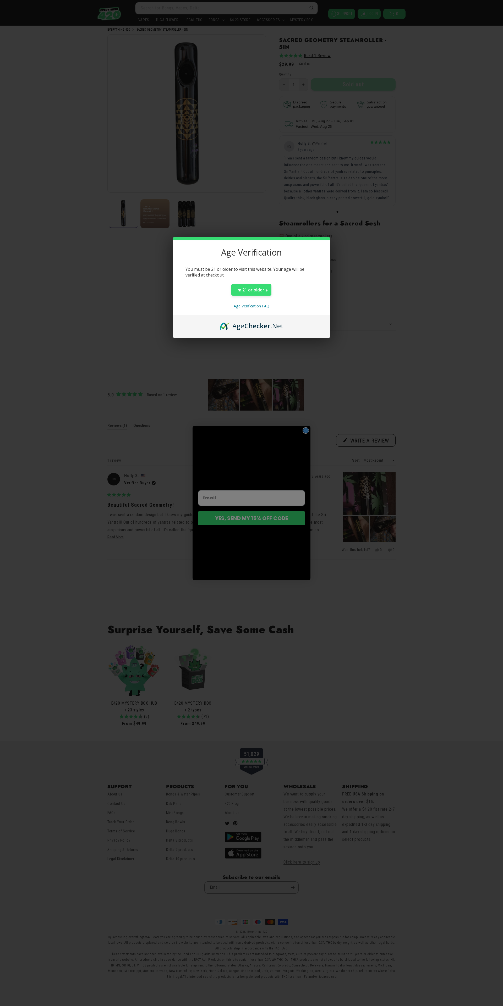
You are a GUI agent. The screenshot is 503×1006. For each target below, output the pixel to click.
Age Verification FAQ (251, 305)
